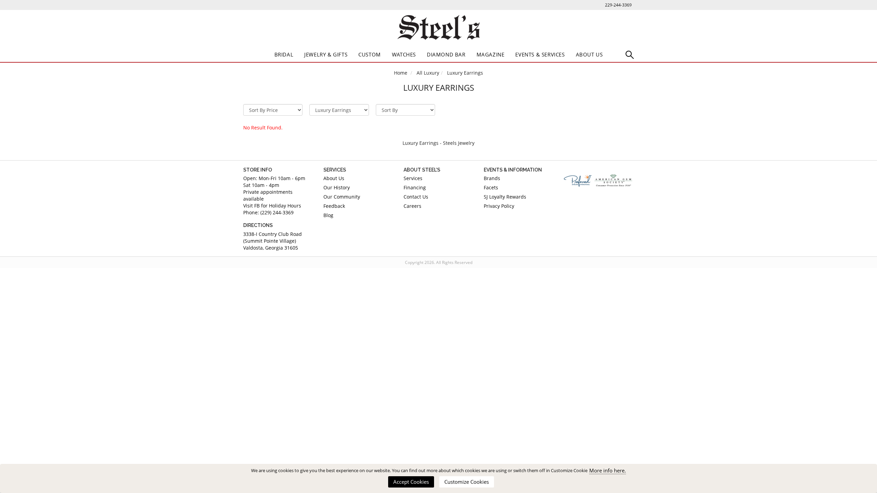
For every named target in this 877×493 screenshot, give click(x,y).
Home (400, 72)
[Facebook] (569, 202)
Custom (369, 54)
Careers (412, 206)
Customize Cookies (466, 481)
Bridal (284, 54)
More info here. (607, 470)
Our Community (341, 196)
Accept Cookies (411, 481)
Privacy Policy (499, 206)
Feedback (334, 206)
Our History (336, 187)
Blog (328, 215)
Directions (258, 225)
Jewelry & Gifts (325, 54)
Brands (492, 178)
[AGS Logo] (614, 180)
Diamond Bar (446, 54)
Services (413, 178)
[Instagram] (608, 202)
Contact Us (416, 196)
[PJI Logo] (578, 180)
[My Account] (630, 54)
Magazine (491, 54)
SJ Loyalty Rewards (505, 196)
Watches (404, 54)
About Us (589, 54)
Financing (415, 187)
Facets (491, 187)
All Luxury (428, 72)
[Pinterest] (588, 202)
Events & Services (540, 54)
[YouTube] (628, 202)
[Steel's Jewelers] (438, 28)
